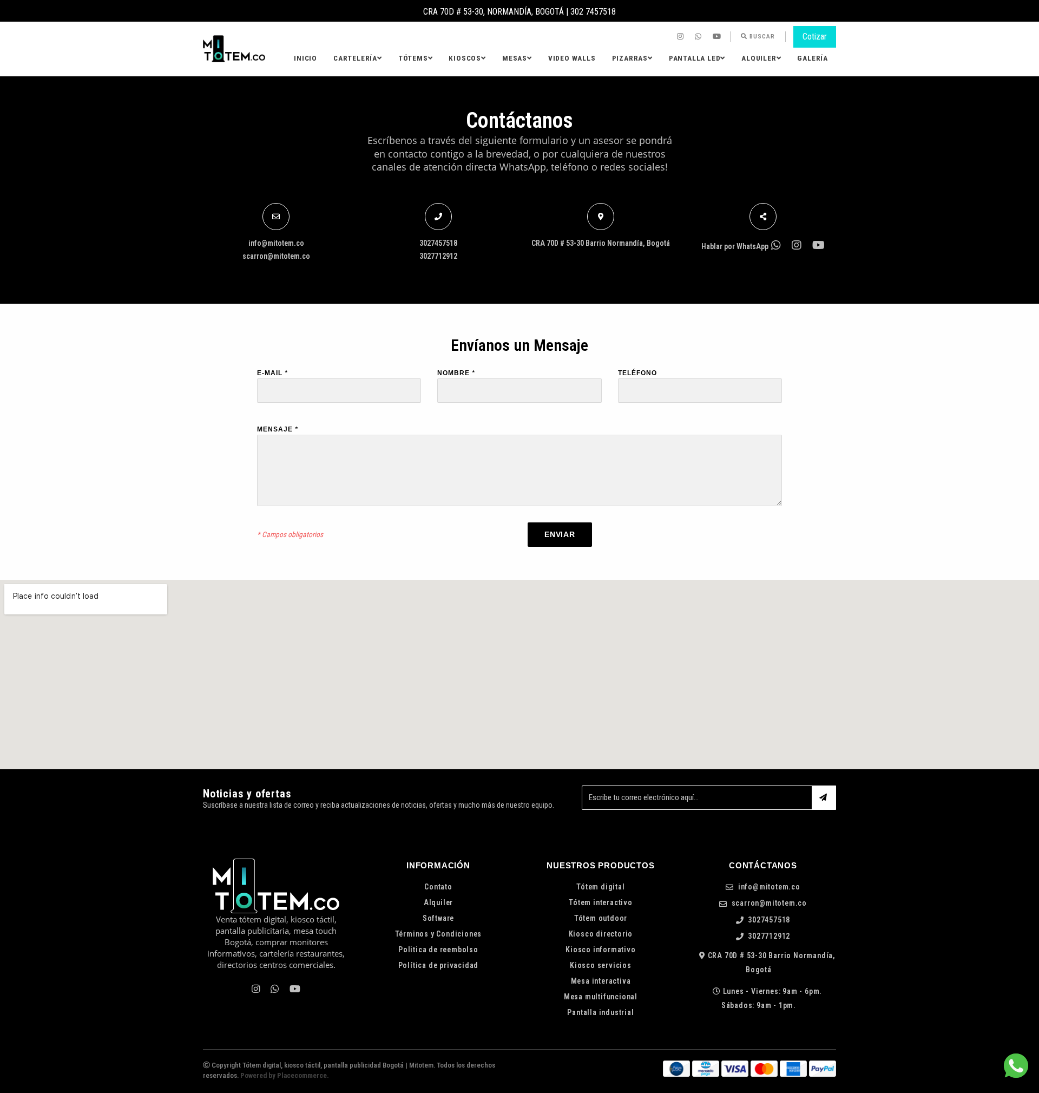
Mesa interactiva (601, 981)
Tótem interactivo (601, 902)
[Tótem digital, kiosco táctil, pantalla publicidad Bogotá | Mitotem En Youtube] (718, 37)
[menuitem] (682, 37)
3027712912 (438, 256)
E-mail (272, 373)
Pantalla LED (695, 58)
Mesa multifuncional (600, 996)
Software (438, 918)
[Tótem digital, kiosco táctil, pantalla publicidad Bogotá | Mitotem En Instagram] (682, 37)
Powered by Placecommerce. (284, 1075)
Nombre (456, 373)
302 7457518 (593, 11)
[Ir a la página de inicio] (234, 48)
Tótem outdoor (600, 918)
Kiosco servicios (601, 965)
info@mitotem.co (276, 243)
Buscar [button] (761, 36)
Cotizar (815, 36)
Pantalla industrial (600, 1012)
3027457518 (438, 243)
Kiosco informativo (600, 949)
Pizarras (630, 58)
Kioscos (465, 58)
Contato (438, 887)
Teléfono (637, 373)
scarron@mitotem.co (276, 256)
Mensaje (277, 429)
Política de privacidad (438, 965)
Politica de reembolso (438, 949)
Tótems (413, 58)
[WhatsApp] (699, 37)
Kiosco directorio (601, 934)
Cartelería (355, 58)
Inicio (305, 58)
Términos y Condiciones (438, 934)
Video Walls (572, 58)
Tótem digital (600, 887)
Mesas (514, 58)
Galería (812, 58)
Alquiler (758, 58)
